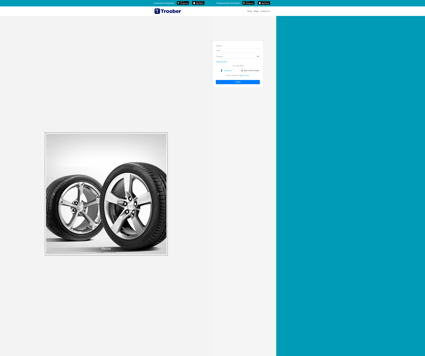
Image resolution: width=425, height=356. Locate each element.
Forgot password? (221, 62)
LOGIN (238, 82)
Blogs (256, 11)
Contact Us (265, 11)
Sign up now (244, 75)
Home (249, 11)
